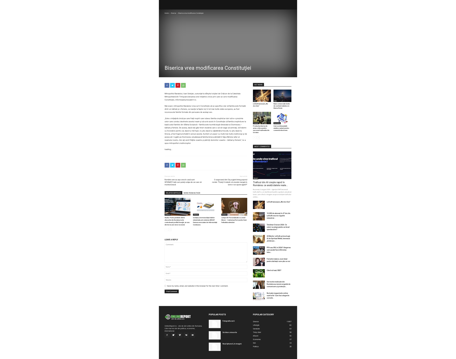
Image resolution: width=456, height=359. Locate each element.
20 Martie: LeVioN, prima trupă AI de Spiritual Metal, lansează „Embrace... (278, 238)
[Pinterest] (178, 85)
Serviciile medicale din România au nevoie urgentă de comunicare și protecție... (278, 284)
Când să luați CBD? (274, 270)
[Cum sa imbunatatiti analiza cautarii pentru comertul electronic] (282, 118)
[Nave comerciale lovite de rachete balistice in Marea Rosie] (282, 96)
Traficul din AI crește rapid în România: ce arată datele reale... (270, 184)
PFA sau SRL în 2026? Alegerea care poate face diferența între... (279, 250)
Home (167, 13)
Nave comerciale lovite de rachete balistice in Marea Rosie (281, 106)
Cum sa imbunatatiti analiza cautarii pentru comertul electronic (281, 128)
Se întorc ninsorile (230, 332)
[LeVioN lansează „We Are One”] (262, 96)
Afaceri (256, 178)
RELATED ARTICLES (173, 193)
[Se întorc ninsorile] (215, 335)
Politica (256, 123)
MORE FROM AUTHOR (192, 193)
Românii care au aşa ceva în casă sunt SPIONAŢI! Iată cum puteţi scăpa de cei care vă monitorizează (183, 182)
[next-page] (169, 229)
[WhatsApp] (183, 85)
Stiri (255, 101)
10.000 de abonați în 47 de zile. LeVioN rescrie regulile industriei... (279, 215)
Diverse (173, 13)
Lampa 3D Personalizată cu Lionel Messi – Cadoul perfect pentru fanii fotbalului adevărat (234, 220)
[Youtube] (192, 335)
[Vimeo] (179, 335)
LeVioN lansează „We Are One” (278, 202)
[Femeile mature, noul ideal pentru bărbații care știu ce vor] (259, 262)
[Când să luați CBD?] (259, 273)
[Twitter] (172, 85)
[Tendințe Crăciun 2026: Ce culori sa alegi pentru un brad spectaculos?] (259, 228)
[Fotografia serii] (215, 324)
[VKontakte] (186, 335)
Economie (277, 123)
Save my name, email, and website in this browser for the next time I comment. (197, 286)
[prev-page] (166, 229)
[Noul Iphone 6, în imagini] (215, 347)
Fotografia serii (229, 321)
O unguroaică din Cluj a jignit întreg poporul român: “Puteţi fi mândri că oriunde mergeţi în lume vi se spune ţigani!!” (229, 182)
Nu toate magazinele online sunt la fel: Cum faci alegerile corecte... (278, 295)
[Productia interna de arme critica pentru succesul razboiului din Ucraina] (262, 118)
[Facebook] (167, 85)
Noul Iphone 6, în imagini (232, 344)
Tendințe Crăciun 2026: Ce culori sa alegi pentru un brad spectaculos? (278, 227)
